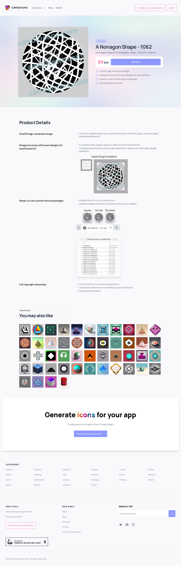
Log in (171, 7)
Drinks (151, 469)
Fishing (122, 479)
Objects (66, 469)
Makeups (95, 479)
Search (59, 7)
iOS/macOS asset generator (19, 511)
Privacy (65, 527)
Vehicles (152, 474)
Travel (94, 484)
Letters (66, 479)
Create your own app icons (150, 8)
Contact (66, 521)
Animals (37, 469)
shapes (101, 41)
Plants (151, 479)
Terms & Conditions (71, 532)
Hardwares (39, 479)
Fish (64, 474)
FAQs (64, 511)
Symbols (67, 484)
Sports (37, 484)
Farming (37, 474)
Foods (122, 469)
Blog (51, 7)
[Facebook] (127, 525)
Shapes (94, 469)
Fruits (122, 474)
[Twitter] (121, 525)
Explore (9, 469)
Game (8, 479)
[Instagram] (133, 525)
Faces (8, 474)
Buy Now (136, 62)
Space (9, 484)
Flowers (94, 474)
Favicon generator (14, 516)
